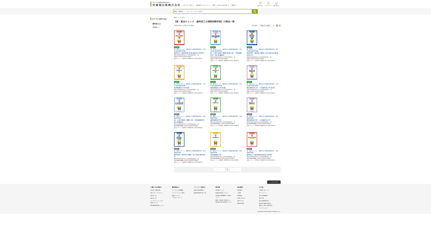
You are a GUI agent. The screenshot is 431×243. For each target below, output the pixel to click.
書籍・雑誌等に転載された (224, 201)
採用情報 (239, 195)
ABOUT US (240, 200)
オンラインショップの (156, 202)
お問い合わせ (241, 198)
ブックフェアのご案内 (178, 193)
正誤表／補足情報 (155, 190)
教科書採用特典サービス (157, 205)
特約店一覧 (153, 195)
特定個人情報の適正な (266, 204)
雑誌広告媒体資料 (199, 190)
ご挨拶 (239, 193)
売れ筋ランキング (202, 5)
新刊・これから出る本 (219, 5)
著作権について (220, 190)
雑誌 (233, 5)
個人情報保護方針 (264, 200)
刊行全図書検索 (263, 195)
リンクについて (263, 208)
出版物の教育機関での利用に (224, 196)
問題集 (156, 27)
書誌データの (177, 196)
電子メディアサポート (156, 193)
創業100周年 (240, 203)
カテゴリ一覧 (187, 5)
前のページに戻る (179, 17)
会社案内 (239, 190)
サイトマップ (262, 193)
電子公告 (261, 198)
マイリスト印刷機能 (177, 190)
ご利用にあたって (264, 190)
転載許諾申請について (222, 193)
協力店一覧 (153, 198)
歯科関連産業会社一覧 (200, 193)
